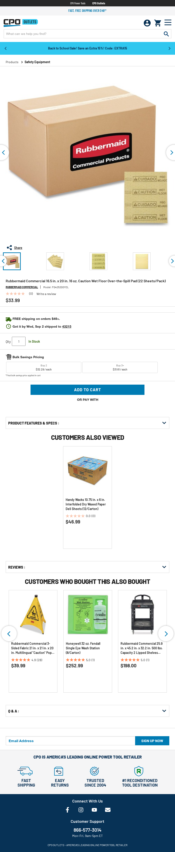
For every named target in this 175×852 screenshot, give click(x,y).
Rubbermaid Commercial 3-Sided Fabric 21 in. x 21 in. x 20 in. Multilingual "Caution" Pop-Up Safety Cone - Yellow (32, 648)
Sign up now (152, 740)
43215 (66, 326)
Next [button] (169, 48)
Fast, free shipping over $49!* (87, 11)
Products (12, 62)
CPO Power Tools (77, 3)
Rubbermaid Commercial (22, 287)
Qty (8, 341)
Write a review (46, 293)
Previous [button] (5, 48)
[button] (12, 261)
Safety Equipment (37, 62)
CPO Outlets (98, 3)
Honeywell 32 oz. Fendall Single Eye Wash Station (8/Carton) (83, 648)
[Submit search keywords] (166, 33)
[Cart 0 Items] (157, 23)
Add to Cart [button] (87, 389)
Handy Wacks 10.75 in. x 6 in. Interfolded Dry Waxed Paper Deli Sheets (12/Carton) (86, 504)
